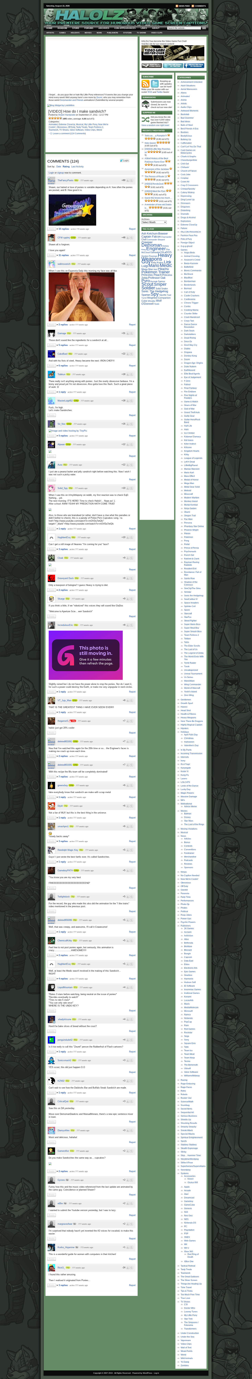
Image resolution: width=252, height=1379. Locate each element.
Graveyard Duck (66, 578)
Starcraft (188, 613)
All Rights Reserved (122, 1373)
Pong (186, 541)
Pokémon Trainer (155, 272)
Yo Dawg (185, 1362)
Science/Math (187, 1101)
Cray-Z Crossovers (189, 185)
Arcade (187, 1190)
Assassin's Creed (192, 260)
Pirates (184, 908)
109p (75, 741)
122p (73, 238)
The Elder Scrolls (192, 646)
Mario (153, 265)
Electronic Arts (190, 968)
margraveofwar (65, 1224)
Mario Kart (189, 472)
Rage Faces (186, 1087)
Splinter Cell (190, 606)
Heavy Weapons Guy (156, 258)
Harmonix (188, 979)
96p (74, 1060)
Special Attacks (188, 1134)
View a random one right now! (155, 125)
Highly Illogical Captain (191, 725)
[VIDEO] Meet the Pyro (155, 191)
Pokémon (188, 537)
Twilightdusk (64, 896)
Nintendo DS (190, 1223)
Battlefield (188, 267)
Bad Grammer (187, 118)
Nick (155, 269)
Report (132, 229)
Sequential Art (187, 1112)
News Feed (184, 6)
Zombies (185, 1365)
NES (186, 1219)
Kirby (153, 262)
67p (72, 1151)
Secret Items (186, 1109)
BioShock (188, 274)
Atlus (186, 939)
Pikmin (187, 533)
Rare (186, 1025)
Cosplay (184, 178)
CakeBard (62, 354)
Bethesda (188, 943)
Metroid (187, 490)
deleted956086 (65, 920)
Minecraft (188, 494)
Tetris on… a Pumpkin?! (156, 135)
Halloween (189, 742)
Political (184, 911)
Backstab (185, 114)
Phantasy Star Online (194, 526)
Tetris (186, 642)
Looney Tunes (190, 1311)
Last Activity (77, 166)
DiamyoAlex (64, 1130)
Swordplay (186, 1170)
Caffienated (186, 143)
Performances (187, 900)
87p (75, 987)
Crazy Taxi (189, 321)
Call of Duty (189, 292)
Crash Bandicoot (192, 317)
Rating (66, 166)
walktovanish (64, 264)
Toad (169, 295)
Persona (188, 523)
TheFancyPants (65, 180)
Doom (187, 359)
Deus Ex (188, 341)
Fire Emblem (190, 392)
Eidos (186, 964)
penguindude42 (65, 1040)
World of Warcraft (192, 688)
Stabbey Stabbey (189, 1144)
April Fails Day (191, 735)
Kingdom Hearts (191, 451)
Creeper (147, 242)
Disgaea (188, 352)
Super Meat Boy (191, 628)
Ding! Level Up (188, 199)
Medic (166, 265)
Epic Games (189, 971)
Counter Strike (190, 313)
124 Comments (78, 133)
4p (65, 1203)
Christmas (189, 738)
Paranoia (185, 893)
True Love (185, 1298)
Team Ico (188, 1050)
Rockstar (188, 1032)
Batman (187, 813)
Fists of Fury (186, 239)
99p (70, 488)
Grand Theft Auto (192, 412)
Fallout (187, 384)
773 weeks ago (86, 1247)
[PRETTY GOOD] (58, 118)
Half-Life (188, 426)
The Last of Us (190, 649)
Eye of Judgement (192, 377)
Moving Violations (189, 829)
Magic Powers (187, 793)
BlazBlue (188, 278)
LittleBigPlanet (191, 465)
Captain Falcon (151, 236)
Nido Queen (150, 143)
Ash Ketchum (149, 233)
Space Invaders (191, 603)
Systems (127, 33)
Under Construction (190, 1333)
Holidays (75, 33)
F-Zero (187, 381)
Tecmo (187, 1061)
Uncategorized (191, 670)
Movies (88, 33)
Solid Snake (162, 288)
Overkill (184, 890)
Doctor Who (189, 1308)
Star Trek (188, 1319)
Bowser (163, 233)
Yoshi (156, 304)
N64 (186, 1212)
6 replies (63, 365)
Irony (183, 760)
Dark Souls (189, 330)
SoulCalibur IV (191, 599)
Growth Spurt (187, 703)
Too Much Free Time (190, 1294)
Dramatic (185, 214)
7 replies (63, 776)
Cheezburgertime (189, 160)
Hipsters (184, 728)
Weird (99, 130)
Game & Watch (191, 401)
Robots (184, 1094)
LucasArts (188, 1000)
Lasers (184, 778)
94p (71, 826)
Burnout (187, 288)
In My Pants (186, 750)
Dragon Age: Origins (193, 363)
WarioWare (189, 681)
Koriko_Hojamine (66, 1247)
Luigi (144, 266)
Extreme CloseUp (67, 124)
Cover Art (185, 181)
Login (51, 172)
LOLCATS (185, 782)
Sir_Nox (61, 424)
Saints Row (189, 578)
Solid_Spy (63, 488)
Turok (186, 666)
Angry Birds (189, 252)
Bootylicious (186, 136)
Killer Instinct (190, 444)
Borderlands (190, 285)
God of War (189, 409)
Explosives (186, 221)
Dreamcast (189, 1197)
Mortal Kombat (191, 505)
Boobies (184, 132)
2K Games (189, 928)
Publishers (112, 33)
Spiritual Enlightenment (191, 1137)
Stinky (183, 1152)
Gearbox (188, 975)
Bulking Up (186, 139)
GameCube (189, 1205)
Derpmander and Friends (71, 100)
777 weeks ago (86, 180)
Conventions (190, 849)
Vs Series (188, 677)
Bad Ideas (185, 121)
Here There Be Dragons (192, 721)
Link (167, 262)
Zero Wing (189, 695)
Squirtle (162, 295)
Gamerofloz (63, 1151)
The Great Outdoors (190, 1276)
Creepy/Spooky (188, 189)
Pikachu (163, 269)
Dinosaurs (185, 203)
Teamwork (53, 130)
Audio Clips (186, 107)
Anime (184, 100)
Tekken (187, 638)
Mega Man (147, 269)
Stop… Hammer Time (191, 1155)
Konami (187, 996)
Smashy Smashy (188, 1127)
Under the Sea (187, 1337)
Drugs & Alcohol (188, 217)
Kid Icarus (188, 440)
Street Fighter (190, 621)
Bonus (187, 842)
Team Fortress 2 (95, 127)
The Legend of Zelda (193, 653)
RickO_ (61, 1267)
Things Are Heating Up (191, 1284)
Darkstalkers (190, 334)
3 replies (63, 549)
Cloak (60, 558)
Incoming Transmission (191, 753)
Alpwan (61, 444)
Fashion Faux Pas (189, 235)
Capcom (188, 957)
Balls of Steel (187, 125)
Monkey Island (191, 501)
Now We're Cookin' (189, 879)
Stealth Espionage (189, 1148)
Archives (103, 28)
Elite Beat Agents (192, 374)
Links (144, 28)
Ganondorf (155, 252)
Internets (185, 757)
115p (75, 700)
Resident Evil (190, 568)
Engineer (156, 248)
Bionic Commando (192, 270)
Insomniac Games (192, 989)
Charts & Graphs (188, 156)
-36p (73, 721)
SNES (187, 1237)
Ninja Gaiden (190, 508)
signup (60, 172)
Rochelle (154, 281)
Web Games (190, 1241)
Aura (60, 464)
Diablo (187, 348)
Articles (187, 839)
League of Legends (193, 458)
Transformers (190, 1329)
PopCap (188, 1022)
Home (49, 28)
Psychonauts (190, 551)
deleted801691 (65, 741)
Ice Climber (189, 433)
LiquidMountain (65, 987)
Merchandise (190, 857)
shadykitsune (64, 1019)
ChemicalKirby (65, 940)
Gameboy (188, 1201)
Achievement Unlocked (191, 82)
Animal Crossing (192, 256)
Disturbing (185, 210)
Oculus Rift (193, 1182)
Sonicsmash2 (64, 1060)
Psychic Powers (188, 922)
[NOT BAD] (55, 118)
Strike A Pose (187, 1162)
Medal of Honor (191, 480)
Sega (186, 1036)
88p (70, 354)
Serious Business (189, 1116)
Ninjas (184, 872)
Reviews (188, 864)
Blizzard (188, 950)
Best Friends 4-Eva (189, 128)
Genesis (188, 1208)
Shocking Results (189, 1123)
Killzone (188, 447)
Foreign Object (187, 242)
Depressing (186, 196)
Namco (187, 1014)
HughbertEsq (64, 537)
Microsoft (188, 1011)
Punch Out (189, 555)
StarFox (187, 617)
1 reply (63, 392)
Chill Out (185, 164)
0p (67, 1180)
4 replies (63, 978)
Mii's (183, 800)
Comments (200, 6)
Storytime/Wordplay (190, 1159)
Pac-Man (188, 519)
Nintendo (188, 1018)
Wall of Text (186, 1347)
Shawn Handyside (66, 115)
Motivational (186, 804)
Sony (186, 1040)
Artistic (50, 33)
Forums (88, 28)
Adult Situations (188, 85)
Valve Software (77, 130)
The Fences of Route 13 (156, 176)
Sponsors (188, 867)
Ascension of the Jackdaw (157, 169)
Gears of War (190, 405)
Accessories (189, 1176)
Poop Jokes (186, 915)
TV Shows (141, 33)
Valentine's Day (191, 745)
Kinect (190, 1179)
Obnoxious (62, 127)
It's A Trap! (185, 764)
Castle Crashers (191, 295)
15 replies (64, 229)
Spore (187, 610)
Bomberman (190, 281)
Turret (144, 298)
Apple (187, 1187)
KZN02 (61, 1081)
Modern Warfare (191, 497)
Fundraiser (189, 853)
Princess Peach (151, 275)
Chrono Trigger (191, 303)
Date (58, 166)
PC (185, 1226)
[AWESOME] (60, 118)
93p (73, 264)
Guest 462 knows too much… (158, 198)
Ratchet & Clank (191, 558)
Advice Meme (190, 806)
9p (77, 1247)
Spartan (145, 294)
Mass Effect (189, 476)
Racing (184, 1080)
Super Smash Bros (193, 631)
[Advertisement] (89, 1322)
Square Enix (190, 1043)
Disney (187, 817)
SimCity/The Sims (192, 588)
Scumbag (185, 1105)
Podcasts (188, 860)
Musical (79, 124)
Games (62, 33)
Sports (184, 1141)
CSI (186, 1304)
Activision (188, 935)
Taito (186, 1047)
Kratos (160, 262)
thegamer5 (63, 721)
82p (74, 1019)
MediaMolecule (191, 1007)
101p (68, 444)
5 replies (63, 345)
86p (65, 465)
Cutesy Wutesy (188, 192)
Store (75, 28)
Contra (187, 306)
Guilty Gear (189, 416)
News (99, 33)
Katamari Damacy (192, 436)
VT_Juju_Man (64, 700)
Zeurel (99, 97)
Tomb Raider (190, 663)
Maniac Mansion (192, 469)
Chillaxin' (185, 167)
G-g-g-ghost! (186, 246)
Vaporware (186, 1340)
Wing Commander (192, 684)
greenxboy (63, 785)
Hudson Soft (190, 982)
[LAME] (52, 118)
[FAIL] (49, 118)
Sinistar (187, 592)
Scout (147, 284)
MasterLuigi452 (65, 400)
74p (65, 806)
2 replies (63, 324)
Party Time (186, 897)
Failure (184, 228)
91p (68, 333)
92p (68, 374)
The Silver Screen (189, 1280)
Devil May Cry (190, 345)
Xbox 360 (188, 1251)
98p (76, 180)
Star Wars (188, 821)
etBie (60, 1203)
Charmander (166, 237)
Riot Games (189, 1029)
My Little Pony (90, 124)
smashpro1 (63, 826)
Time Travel (186, 1287)
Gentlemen (186, 699)
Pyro (145, 280)
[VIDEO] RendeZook (154, 184)
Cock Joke (185, 174)
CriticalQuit (63, 1101)
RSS (150, 92)
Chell (143, 239)
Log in (156, 1373)
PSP (186, 1233)
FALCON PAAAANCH (191, 232)
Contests (188, 846)
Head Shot (186, 710)
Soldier (148, 287)
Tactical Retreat (188, 1266)
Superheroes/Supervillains (193, 1166)
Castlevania (189, 299)
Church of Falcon (189, 171)
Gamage (62, 333)
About (155, 28)
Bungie (187, 953)
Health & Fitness (188, 714)
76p (72, 897)
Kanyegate (186, 768)
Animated (53, 124)
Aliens (184, 93)
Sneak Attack (187, 1130)
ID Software (189, 986)
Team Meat (189, 1054)
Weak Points (186, 1351)
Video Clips (156, 33)
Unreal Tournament (193, 673)
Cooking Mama (191, 310)
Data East (188, 961)
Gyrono (61, 1180)
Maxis (187, 1004)
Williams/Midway (192, 1075)
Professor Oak (156, 277)
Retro (183, 1091)
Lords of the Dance (189, 786)
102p (69, 424)
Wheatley (151, 301)
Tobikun (61, 374)
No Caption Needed (190, 875)
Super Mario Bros (192, 624)
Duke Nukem (190, 366)
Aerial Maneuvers (189, 89)
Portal (187, 544)
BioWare (188, 946)
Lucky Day (185, 789)
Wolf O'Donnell (151, 302)
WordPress (147, 1373)
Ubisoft (187, 1068)
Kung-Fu (185, 775)
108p (76, 401)
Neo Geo (188, 1215)
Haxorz (184, 707)
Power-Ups (186, 918)
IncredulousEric (65, 625)
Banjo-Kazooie (191, 263)
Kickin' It (184, 771)
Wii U (186, 1248)
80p (75, 1040)
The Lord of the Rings (194, 824)
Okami (187, 512)
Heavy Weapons (188, 717)
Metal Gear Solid (192, 487)
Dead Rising (190, 338)
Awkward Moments (189, 111)
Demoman (151, 245)
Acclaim (187, 932)
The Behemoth (191, 1065)
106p (76, 870)
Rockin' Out (186, 1098)
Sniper (160, 284)
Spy (155, 294)
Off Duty (71, 127)
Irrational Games (192, 993)
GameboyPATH (65, 870)
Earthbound (189, 370)
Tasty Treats (81, 127)
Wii (185, 1244)
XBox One (189, 1261)
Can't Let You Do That (191, 146)
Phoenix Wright (191, 530)
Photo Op (185, 904)
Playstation (189, 1230)
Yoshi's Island (190, 691)
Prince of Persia (191, 548)
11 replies (64, 255)
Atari (186, 1194)
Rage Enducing (188, 1083)
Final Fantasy (190, 388)
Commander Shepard (156, 240)
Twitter (160, 92)
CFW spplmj (64, 237)
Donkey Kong (190, 356)
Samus (161, 281)
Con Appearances (125, 28)
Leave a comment (61, 133)
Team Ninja (189, 1058)
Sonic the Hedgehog (193, 595)
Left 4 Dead (189, 462)
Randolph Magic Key (68, 850)
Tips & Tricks (187, 1291)
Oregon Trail (190, 515)
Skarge (61, 598)
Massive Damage (189, 796)
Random (62, 28)
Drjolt (60, 806)
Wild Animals (187, 1358)
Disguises (185, 207)
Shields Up (186, 1119)
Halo (186, 429)
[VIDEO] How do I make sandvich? (77, 111)
